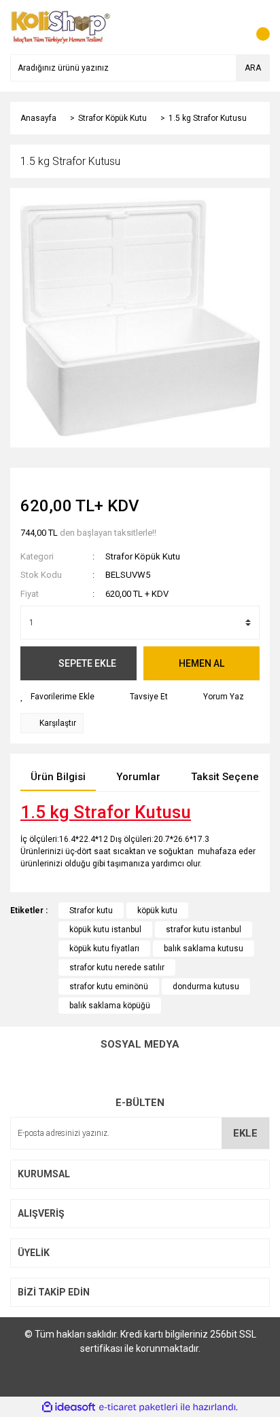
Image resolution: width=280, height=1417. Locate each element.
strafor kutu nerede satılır (116, 967)
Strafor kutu (91, 910)
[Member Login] (229, 27)
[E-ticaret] (138, 1407)
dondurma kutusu (206, 986)
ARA (253, 68)
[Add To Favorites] (57, 697)
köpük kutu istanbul (105, 929)
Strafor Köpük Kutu (142, 556)
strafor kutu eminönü (108, 986)
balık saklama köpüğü (109, 1005)
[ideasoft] (68, 1407)
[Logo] (60, 26)
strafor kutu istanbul (203, 929)
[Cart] (256, 27)
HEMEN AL (201, 663)
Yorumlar (138, 777)
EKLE (245, 1133)
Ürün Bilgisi (58, 777)
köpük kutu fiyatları (104, 948)
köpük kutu (157, 910)
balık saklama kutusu (203, 948)
